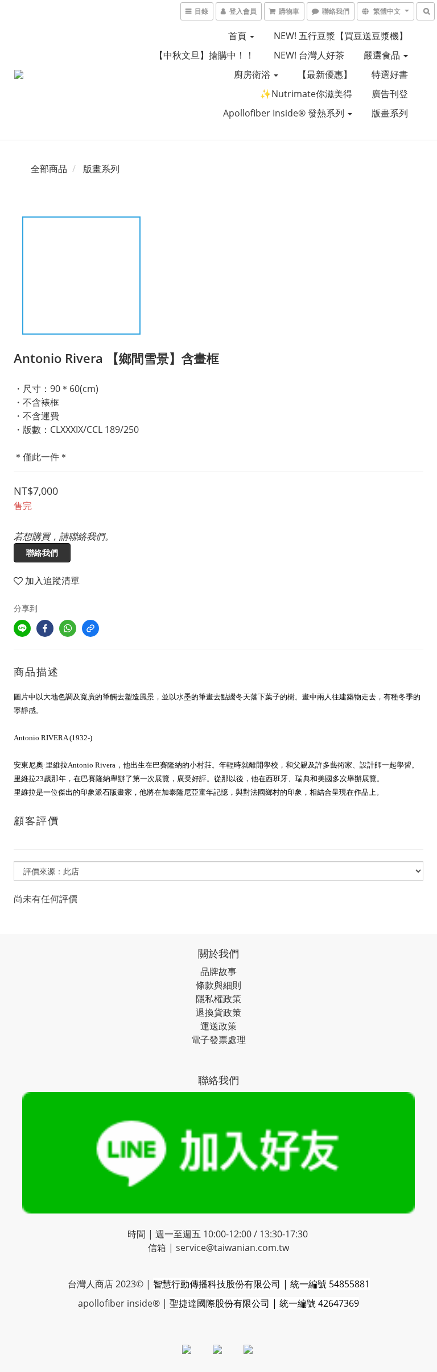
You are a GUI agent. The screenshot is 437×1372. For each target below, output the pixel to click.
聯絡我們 (42, 552)
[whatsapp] (67, 628)
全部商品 (49, 168)
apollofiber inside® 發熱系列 (285, 113)
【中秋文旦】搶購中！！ (204, 55)
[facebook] (44, 628)
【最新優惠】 (325, 74)
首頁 (238, 36)
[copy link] (90, 628)
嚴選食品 (383, 55)
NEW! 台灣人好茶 (309, 55)
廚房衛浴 (253, 74)
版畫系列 (390, 113)
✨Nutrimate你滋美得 (306, 93)
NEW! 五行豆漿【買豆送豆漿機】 (341, 36)
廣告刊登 (390, 93)
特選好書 (390, 74)
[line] (22, 628)
